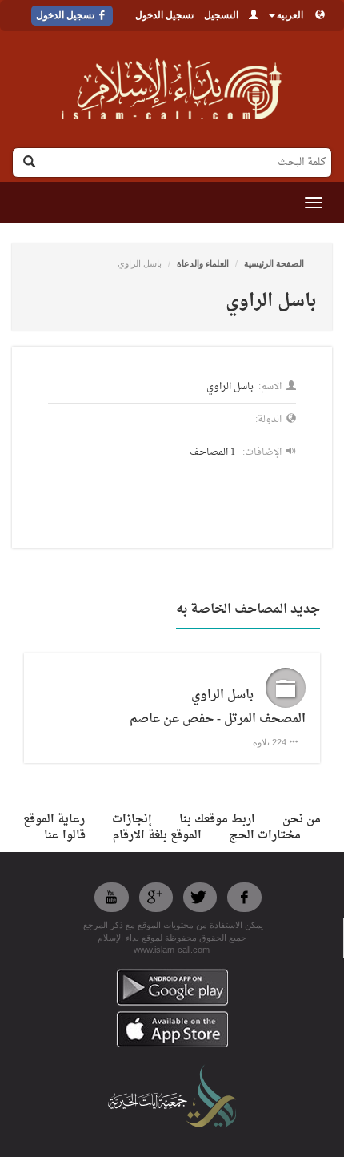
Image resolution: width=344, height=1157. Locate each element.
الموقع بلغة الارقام (157, 835)
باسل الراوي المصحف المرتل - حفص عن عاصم (218, 707)
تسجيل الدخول (164, 15)
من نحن (301, 819)
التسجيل (221, 15)
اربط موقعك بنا (217, 819)
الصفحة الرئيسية (274, 263)
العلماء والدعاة (203, 263)
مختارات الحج (265, 835)
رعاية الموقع (54, 819)
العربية (290, 15)
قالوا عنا (65, 835)
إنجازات (132, 819)
